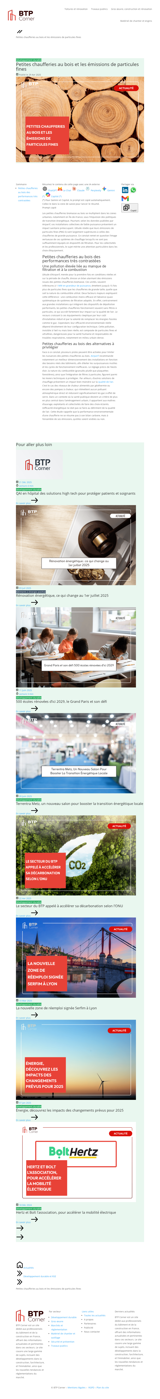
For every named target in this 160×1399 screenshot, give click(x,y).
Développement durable (64, 1317)
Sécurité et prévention (62, 1341)
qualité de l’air (105, 381)
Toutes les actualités (94, 1315)
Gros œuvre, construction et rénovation (131, 9)
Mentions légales (76, 1387)
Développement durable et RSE (39, 1276)
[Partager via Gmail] (125, 201)
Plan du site (103, 1387)
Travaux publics (99, 9)
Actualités (28, 1267)
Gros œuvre (57, 1321)
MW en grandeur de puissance (74, 285)
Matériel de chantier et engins (136, 20)
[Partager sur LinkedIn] (125, 192)
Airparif (95, 355)
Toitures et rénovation (76, 9)
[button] (80, 1228)
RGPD (91, 1387)
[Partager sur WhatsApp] (133, 192)
